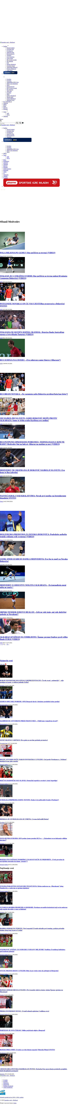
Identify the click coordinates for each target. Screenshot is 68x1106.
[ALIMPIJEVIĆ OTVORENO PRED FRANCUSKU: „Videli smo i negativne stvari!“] (6, 717)
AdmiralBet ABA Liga (13, 82)
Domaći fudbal (10, 48)
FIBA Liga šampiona (12, 83)
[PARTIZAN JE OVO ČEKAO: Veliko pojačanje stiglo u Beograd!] (6, 1027)
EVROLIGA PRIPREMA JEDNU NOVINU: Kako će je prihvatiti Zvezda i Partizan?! (29, 800)
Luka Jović (9, 70)
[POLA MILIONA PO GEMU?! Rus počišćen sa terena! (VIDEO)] (12, 249)
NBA (8, 85)
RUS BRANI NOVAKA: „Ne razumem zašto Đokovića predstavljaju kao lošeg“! (34, 394)
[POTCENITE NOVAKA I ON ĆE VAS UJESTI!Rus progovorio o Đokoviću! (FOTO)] (12, 300)
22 (7, 644)
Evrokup (9, 80)
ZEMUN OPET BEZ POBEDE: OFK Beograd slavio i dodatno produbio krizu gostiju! (30, 701)
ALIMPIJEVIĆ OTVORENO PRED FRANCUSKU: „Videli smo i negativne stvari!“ (29, 721)
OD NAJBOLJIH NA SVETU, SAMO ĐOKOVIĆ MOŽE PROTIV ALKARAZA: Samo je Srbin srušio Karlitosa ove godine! (28, 419)
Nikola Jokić (10, 97)
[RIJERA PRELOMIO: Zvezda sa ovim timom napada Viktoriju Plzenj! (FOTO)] (6, 1046)
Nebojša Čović (10, 100)
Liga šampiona (10, 57)
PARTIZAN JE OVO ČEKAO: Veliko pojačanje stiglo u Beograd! (22, 1030)
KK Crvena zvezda (12, 88)
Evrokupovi (10, 51)
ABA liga (9, 91)
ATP (8, 113)
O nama (5, 1080)
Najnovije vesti (6, 661)
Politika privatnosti (8, 1086)
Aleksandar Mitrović (12, 67)
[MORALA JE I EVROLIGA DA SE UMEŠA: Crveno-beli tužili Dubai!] (6, 816)
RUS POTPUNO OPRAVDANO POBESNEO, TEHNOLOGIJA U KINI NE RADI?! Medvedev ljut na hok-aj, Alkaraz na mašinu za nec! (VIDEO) (32, 443)
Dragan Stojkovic (11, 64)
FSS (8, 63)
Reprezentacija (10, 54)
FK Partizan (10, 61)
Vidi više (2, 664)
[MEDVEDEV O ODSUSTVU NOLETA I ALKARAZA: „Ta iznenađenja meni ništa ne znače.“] (12, 581)
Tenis (1, 256)
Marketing (6, 1083)
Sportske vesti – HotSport (11, 1100)
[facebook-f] (2, 189)
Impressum (6, 1084)
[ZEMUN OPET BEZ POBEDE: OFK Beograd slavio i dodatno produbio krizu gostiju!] (6, 698)
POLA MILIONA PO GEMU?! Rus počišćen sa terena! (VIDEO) (27, 253)
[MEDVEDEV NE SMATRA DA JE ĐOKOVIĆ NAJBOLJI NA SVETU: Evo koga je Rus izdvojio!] (12, 466)
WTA (8, 115)
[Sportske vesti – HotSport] (7, 42)
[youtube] (5, 189)
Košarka (2, 685)
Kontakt (5, 1081)
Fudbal (2, 995)
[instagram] (1, 189)
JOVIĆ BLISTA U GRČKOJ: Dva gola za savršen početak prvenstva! (24, 740)
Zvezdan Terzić (11, 66)
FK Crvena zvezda (12, 60)
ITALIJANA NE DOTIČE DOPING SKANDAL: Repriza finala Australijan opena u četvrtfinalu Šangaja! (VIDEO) (32, 333)
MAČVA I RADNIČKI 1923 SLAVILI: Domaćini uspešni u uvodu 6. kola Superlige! (28, 780)
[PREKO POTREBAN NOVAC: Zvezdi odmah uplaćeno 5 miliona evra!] (6, 1008)
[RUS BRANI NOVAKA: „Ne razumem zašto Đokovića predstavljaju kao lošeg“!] (12, 390)
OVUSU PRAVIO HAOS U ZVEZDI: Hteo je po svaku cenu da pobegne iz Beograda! (29, 971)
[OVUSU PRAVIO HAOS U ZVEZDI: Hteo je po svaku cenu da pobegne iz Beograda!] (6, 967)
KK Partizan (10, 89)
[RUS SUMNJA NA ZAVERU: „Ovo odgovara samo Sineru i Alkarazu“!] (12, 356)
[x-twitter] (4, 189)
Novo (1, 119)
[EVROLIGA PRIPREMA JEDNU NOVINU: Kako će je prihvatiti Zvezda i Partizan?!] (6, 796)
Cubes (14, 1103)
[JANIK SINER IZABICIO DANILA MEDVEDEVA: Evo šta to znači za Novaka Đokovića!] (12, 555)
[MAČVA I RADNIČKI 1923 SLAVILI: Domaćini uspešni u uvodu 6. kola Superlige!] (6, 777)
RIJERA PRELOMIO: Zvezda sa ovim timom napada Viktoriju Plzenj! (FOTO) (27, 1050)
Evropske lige (10, 49)
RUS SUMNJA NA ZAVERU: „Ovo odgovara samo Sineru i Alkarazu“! (30, 360)
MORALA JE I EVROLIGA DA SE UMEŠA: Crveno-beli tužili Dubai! (24, 819)
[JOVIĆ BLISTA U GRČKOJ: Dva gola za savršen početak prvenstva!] (6, 737)
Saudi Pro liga (10, 52)
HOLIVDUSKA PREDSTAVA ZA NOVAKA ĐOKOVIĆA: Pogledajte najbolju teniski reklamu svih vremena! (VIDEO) (33, 535)
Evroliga (9, 79)
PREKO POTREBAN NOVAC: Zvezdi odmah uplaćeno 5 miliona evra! (24, 1011)
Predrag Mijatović (11, 69)
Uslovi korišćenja (7, 1087)
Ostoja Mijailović (11, 98)
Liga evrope (10, 58)
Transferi (9, 55)
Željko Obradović (11, 95)
